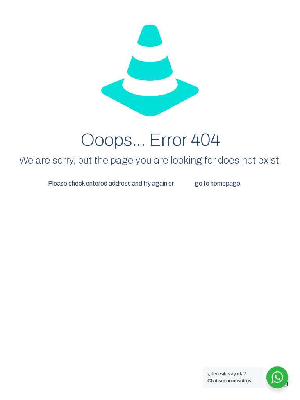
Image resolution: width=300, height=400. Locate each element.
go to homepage (217, 183)
